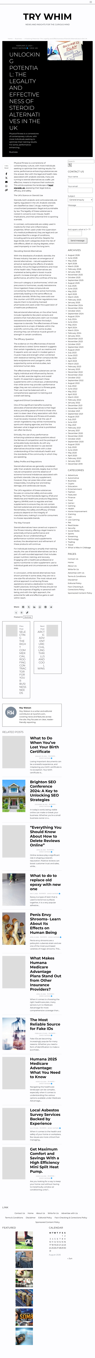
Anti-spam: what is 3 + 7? (79, 229)
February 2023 (74, 366)
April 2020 (72, 455)
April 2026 (72, 263)
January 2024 (74, 336)
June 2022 (72, 389)
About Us (72, 566)
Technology (73, 539)
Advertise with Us (76, 573)
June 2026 (73, 258)
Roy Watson (20, 48)
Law (70, 517)
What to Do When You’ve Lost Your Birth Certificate (44, 745)
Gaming (71, 506)
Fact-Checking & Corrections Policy (71, 1218)
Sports (71, 534)
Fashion (71, 492)
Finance (71, 497)
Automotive (73, 478)
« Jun (69, 1258)
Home (71, 562)
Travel (70, 545)
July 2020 (72, 447)
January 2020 (74, 461)
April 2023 (72, 361)
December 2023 (75, 339)
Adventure (73, 475)
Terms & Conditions (77, 576)
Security (71, 528)
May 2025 (72, 291)
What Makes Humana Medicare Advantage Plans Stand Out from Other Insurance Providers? (45, 974)
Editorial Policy (74, 583)
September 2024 (76, 314)
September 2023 (75, 347)
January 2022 (74, 403)
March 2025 (73, 297)
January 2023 (74, 369)
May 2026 (72, 261)
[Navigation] (90, 2)
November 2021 (75, 408)
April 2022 (72, 394)
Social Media (73, 531)
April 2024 (72, 327)
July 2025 (72, 286)
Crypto (71, 483)
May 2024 (72, 325)
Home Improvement (77, 511)
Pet (69, 522)
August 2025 (74, 283)
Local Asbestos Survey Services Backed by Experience (45, 1117)
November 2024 (75, 308)
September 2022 (75, 380)
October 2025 (74, 277)
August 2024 (74, 316)
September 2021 (75, 414)
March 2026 (73, 266)
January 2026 (74, 272)
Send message (77, 241)
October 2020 (74, 439)
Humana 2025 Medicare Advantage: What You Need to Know (45, 1068)
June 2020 (73, 450)
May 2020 (72, 453)
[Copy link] (27, 612)
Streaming (73, 536)
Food (70, 500)
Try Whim (47, 16)
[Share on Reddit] (51, 607)
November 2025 (75, 275)
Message (72, 205)
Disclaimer (73, 580)
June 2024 (73, 322)
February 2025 (74, 300)
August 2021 (73, 416)
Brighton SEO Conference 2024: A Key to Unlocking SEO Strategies (44, 791)
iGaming (72, 514)
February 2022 (74, 400)
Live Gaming (73, 520)
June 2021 (72, 422)
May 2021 (72, 425)
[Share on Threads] (21, 612)
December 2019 (75, 464)
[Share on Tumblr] (16, 612)
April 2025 (72, 294)
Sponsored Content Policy (80, 593)
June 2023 (72, 355)
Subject (71, 196)
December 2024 (75, 305)
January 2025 (74, 302)
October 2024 (74, 311)
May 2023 (72, 358)
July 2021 (72, 419)
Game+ (71, 503)
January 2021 (74, 430)
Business (13, 152)
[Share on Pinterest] (45, 607)
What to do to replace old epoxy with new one (45, 882)
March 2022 (73, 397)
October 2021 (74, 411)
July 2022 (72, 386)
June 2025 (72, 289)
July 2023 (72, 352)
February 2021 (74, 428)
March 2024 (73, 330)
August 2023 (74, 350)
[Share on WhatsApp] (40, 607)
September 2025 (75, 280)
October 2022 (74, 378)
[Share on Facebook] (23, 607)
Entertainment (75, 489)
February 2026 (74, 269)
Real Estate (73, 525)
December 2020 (75, 433)
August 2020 (74, 444)
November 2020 (75, 436)
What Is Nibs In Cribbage (79, 547)
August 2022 (74, 383)
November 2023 (75, 341)
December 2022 (75, 372)
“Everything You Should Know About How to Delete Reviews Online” (45, 836)
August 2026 (74, 255)
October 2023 (74, 344)
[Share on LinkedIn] (34, 607)
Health (71, 509)
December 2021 (75, 405)
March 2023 (73, 364)
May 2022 (72, 391)
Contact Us (73, 559)
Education (73, 486)
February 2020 (74, 458)
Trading (71, 542)
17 (50, 1245)
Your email (73, 186)
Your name (73, 177)
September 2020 (76, 442)
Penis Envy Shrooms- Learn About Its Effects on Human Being (45, 923)
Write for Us (73, 569)
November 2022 (75, 375)
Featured (72, 495)
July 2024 (72, 319)
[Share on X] (29, 607)
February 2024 (74, 333)
